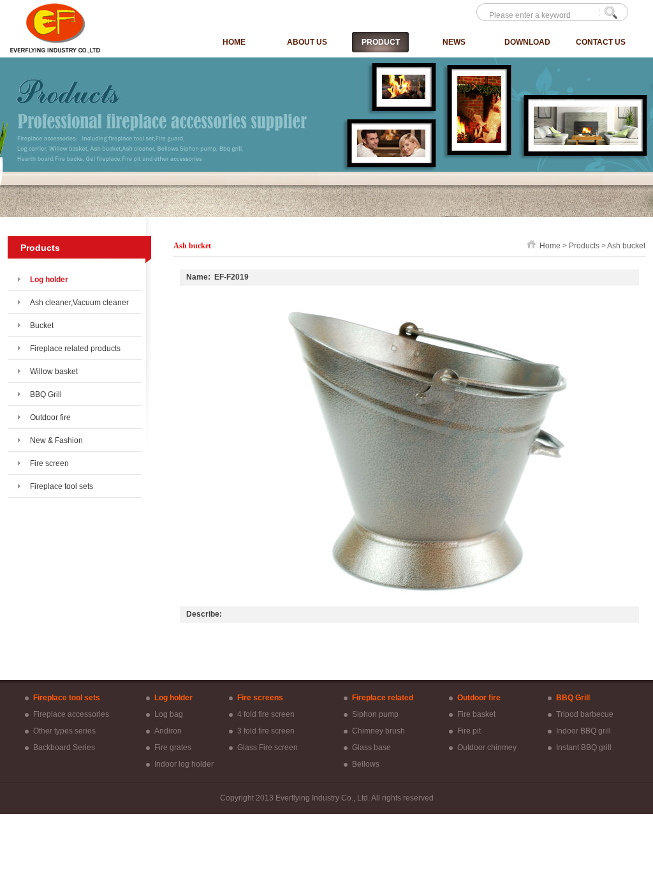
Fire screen (49, 463)
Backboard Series (64, 747)
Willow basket (54, 371)
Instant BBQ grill (584, 747)
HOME (234, 42)
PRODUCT (381, 42)
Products (584, 245)
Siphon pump (375, 714)
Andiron (168, 730)
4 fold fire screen (266, 714)
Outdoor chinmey (487, 747)
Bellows (365, 764)
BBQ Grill (46, 394)
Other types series (64, 730)
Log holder (49, 279)
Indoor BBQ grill (583, 730)
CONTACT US (601, 42)
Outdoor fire (50, 417)
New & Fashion (56, 440)
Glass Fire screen (267, 747)
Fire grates (172, 747)
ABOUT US (307, 42)
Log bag (168, 714)
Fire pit (469, 730)
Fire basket (476, 714)
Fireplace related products (75, 348)
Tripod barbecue (584, 714)
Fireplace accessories (71, 714)
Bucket (42, 325)
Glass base (371, 747)
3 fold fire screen (266, 730)
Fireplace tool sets (61, 486)
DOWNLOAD (527, 42)
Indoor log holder (184, 764)
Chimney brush (378, 730)
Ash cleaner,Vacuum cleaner (79, 302)
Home (550, 245)
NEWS (454, 42)
